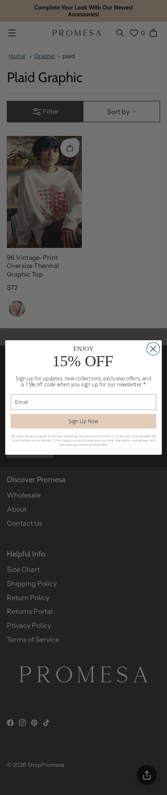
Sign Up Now (83, 421)
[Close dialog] (152, 348)
